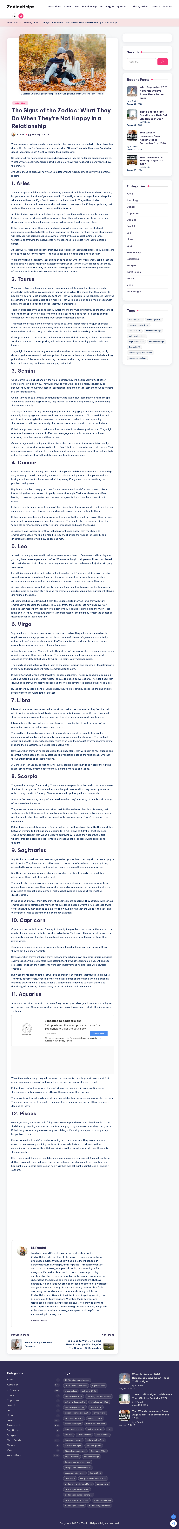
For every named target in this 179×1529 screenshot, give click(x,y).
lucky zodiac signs (137, 336)
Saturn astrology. (156, 341)
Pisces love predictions (75, 1451)
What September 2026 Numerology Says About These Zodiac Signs (154, 92)
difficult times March (74, 1418)
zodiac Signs (20, 103)
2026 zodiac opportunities (77, 1380)
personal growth (94, 1445)
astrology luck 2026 (99, 1402)
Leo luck (68, 1435)
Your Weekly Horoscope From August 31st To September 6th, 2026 (153, 138)
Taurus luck (70, 1478)
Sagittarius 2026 (136, 341)
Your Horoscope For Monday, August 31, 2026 (152, 160)
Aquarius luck (71, 1391)
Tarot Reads (134, 271)
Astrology (132, 200)
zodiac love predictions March (78, 1484)
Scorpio (131, 265)
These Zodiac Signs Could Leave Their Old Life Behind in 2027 (153, 115)
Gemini (131, 226)
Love (129, 245)
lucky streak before (95, 1440)
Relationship (134, 252)
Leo (129, 232)
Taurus (131, 278)
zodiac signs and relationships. (78, 1495)
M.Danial (38, 1248)
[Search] (162, 61)
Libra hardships (84, 1435)
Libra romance (102, 1435)
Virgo (130, 285)
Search (133, 52)
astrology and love (73, 1396)
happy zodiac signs (73, 1429)
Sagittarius (133, 258)
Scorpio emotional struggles (77, 1462)
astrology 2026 (154, 319)
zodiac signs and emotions (77, 1489)
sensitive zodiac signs (74, 1473)
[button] (39, 1320)
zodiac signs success (74, 1506)
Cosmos (131, 219)
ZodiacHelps (20, 6)
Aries (130, 193)
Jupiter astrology (153, 330)
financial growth (95, 1418)
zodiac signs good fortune (140, 352)
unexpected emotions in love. (93, 1478)
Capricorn (133, 213)
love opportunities (73, 1440)
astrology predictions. (138, 325)
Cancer (131, 206)
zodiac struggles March (99, 1506)
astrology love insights (75, 1402)
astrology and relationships (99, 1396)
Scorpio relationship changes (78, 1467)
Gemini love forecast (95, 1424)
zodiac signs (102, 1484)
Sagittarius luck (72, 1456)
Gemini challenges (73, 1424)
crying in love (99, 1413)
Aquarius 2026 (135, 319)
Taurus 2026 (134, 347)
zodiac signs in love (137, 358)
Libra (130, 239)
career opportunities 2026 (77, 1413)
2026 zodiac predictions (76, 1385)
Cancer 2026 (135, 330)
